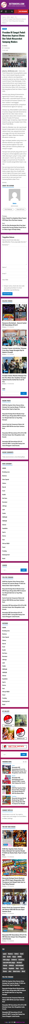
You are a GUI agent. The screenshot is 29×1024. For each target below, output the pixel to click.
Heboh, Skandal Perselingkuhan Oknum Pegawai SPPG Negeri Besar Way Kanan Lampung (14, 218)
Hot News (4, 498)
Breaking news (6, 472)
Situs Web (5, 280)
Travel (3, 547)
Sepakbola (4, 528)
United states (16, 971)
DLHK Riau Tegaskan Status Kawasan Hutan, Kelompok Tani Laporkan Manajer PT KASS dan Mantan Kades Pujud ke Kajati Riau (13, 407)
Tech (3, 540)
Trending (4, 551)
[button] (2, 11)
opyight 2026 (9, 1022)
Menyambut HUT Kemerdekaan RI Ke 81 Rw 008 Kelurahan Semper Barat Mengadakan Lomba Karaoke (14, 435)
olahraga (4, 506)
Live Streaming (23, 11)
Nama (4, 267)
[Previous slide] (24, 762)
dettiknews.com (16, 3)
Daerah (4, 487)
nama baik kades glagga (9, 962)
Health (4, 494)
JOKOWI (19, 957)
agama (4, 954)
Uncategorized (6, 555)
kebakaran (14, 960)
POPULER (4, 521)
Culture (4, 483)
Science (4, 525)
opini (3, 509)
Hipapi (14, 957)
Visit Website (8, 209)
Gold (4, 957)
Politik (4, 513)
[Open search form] (12, 11)
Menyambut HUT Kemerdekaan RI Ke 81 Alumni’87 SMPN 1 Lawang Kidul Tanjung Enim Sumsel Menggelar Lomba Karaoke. (13, 443)
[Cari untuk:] (11, 570)
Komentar (5, 245)
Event (3, 491)
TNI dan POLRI (5, 543)
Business (4, 476)
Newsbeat (4, 502)
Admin (5, 45)
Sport (22, 968)
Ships (17, 968)
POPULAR (4, 517)
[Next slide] (26, 762)
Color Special (5, 479)
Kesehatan (21, 960)
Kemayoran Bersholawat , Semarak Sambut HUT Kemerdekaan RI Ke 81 (14, 324)
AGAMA (4, 28)
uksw (10, 971)
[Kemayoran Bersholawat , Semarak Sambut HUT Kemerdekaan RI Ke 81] (14, 312)
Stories (4, 536)
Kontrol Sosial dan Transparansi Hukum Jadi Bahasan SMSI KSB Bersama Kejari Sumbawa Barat (13, 426)
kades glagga (6, 960)
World (3, 558)
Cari (3, 389)
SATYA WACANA (19, 965)
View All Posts (20, 209)
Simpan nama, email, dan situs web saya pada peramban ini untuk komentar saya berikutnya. (14, 288)
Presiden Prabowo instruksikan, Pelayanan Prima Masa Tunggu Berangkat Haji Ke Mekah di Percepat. (14, 350)
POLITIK (5, 965)
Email (4, 273)
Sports (4, 532)
